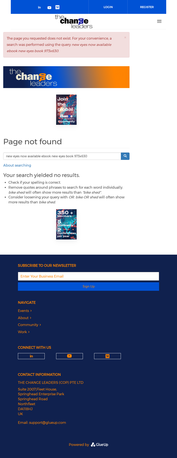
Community (28, 325)
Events (23, 311)
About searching (17, 165)
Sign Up (89, 286)
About (23, 318)
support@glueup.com (47, 423)
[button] (125, 37)
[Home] (73, 21)
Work (22, 332)
